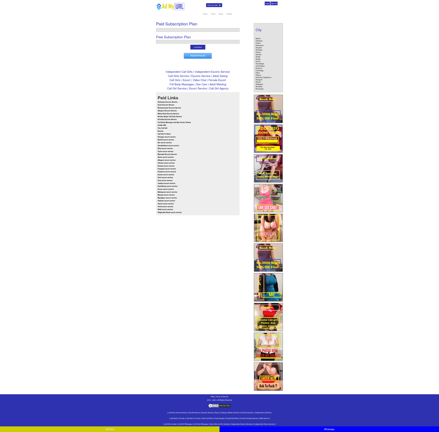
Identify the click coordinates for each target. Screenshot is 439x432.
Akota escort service (166, 157)
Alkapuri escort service (167, 160)
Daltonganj (259, 45)
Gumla (258, 61)
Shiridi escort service (166, 140)
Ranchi (258, 82)
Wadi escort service (165, 209)
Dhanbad (259, 50)
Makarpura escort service (167, 192)
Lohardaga (260, 70)
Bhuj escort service (165, 148)
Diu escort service (165, 142)
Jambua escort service (166, 183)
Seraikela (259, 86)
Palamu (258, 75)
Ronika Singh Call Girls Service (170, 116)
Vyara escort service (165, 151)
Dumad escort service (166, 166)
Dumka (258, 52)
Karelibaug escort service (168, 186)
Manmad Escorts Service (167, 154)
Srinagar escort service (167, 137)
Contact (229, 14)
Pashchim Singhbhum (263, 77)
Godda (258, 59)
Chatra (258, 43)
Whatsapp (329, 429)
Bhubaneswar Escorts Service (169, 108)
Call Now (109, 429)
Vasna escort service (166, 203)
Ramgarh (259, 79)
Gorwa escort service (166, 174)
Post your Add (213, 5)
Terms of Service (222, 396)
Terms (213, 14)
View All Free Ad (197, 56)
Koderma (259, 68)
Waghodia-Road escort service (170, 212)
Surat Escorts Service (166, 105)
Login (267, 3)
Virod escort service (165, 206)
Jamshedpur (260, 66)
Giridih (258, 57)
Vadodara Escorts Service (168, 102)
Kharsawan (260, 89)
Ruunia (160, 131)
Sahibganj (259, 84)
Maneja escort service (166, 195)
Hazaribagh (260, 63)
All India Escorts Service (167, 119)
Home (205, 14)
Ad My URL (162, 125)
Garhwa (258, 54)
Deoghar (259, 47)
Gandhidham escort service (168, 145)
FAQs (213, 396)
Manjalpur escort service (167, 198)
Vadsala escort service (166, 200)
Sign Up (274, 3)
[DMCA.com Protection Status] (219, 405)
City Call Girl (163, 128)
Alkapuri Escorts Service (167, 110)
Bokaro (258, 38)
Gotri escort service (165, 177)
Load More (198, 47)
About (221, 14)
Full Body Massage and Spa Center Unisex (174, 122)
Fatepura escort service (167, 171)
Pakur (258, 73)
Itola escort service (165, 180)
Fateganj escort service (167, 169)
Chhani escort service (166, 163)
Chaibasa (259, 41)
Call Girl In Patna (164, 134)
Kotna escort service (166, 189)
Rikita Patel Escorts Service (168, 113)
